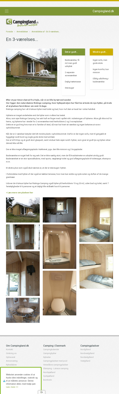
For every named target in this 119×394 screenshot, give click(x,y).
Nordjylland (85, 349)
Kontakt (9, 349)
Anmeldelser (22, 31)
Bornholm (47, 380)
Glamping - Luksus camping (55, 368)
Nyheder (47, 357)
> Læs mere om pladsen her (19, 192)
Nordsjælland (49, 372)
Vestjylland (85, 361)
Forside (9, 31)
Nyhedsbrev (11, 365)
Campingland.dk (103, 11)
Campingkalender (51, 349)
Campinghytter (49, 353)
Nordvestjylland (87, 353)
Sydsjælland (48, 376)
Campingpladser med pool (55, 361)
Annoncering (12, 361)
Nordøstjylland (87, 357)
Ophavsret (10, 357)
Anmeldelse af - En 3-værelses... (46, 31)
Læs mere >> (12, 387)
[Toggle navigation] (6, 11)
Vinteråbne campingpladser (55, 365)
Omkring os (11, 353)
